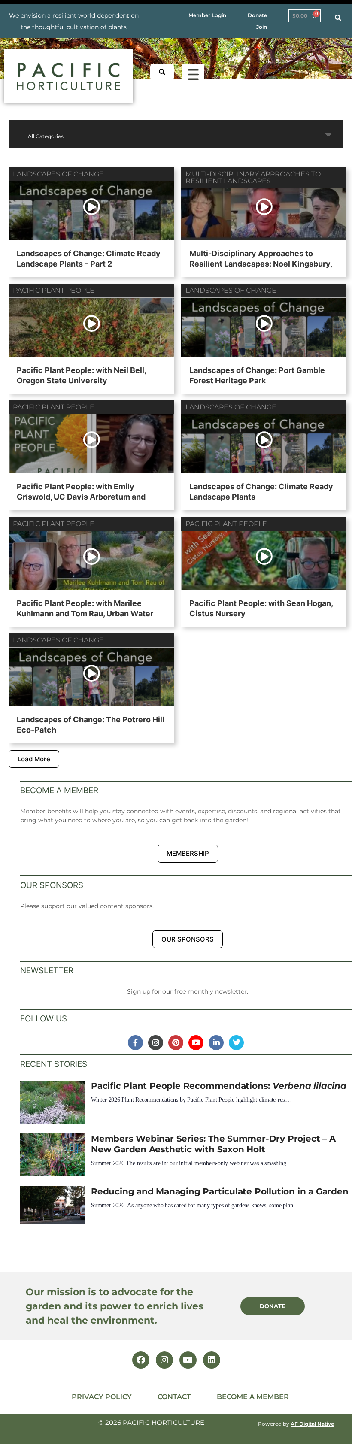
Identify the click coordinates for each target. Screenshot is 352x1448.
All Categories (46, 136)
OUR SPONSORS (187, 939)
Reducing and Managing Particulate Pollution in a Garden (219, 1191)
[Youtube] (188, 1360)
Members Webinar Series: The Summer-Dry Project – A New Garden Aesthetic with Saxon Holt (213, 1143)
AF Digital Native (312, 1424)
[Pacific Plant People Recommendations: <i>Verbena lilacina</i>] (52, 1102)
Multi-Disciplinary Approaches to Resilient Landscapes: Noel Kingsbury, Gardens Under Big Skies (260, 264)
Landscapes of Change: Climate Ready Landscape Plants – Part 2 (89, 258)
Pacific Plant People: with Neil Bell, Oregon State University (81, 375)
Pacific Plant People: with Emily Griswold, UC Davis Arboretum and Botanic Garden (81, 497)
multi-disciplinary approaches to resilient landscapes (253, 177)
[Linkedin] (211, 1360)
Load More (34, 759)
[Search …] (338, 18)
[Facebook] (140, 1360)
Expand (328, 135)
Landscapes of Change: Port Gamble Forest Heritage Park (257, 375)
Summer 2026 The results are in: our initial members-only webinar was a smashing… (191, 1163)
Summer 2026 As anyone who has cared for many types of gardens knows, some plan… (195, 1205)
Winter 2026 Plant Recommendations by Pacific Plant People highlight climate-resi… (191, 1100)
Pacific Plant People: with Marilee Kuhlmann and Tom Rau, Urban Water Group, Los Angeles (85, 613)
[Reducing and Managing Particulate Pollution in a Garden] (52, 1207)
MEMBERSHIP (188, 853)
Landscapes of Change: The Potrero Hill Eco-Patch (90, 724)
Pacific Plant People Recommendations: (218, 1085)
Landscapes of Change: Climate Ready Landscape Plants (261, 491)
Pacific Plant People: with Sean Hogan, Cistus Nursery (261, 608)
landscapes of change (58, 174)
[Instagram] (164, 1360)
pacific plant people (53, 290)
